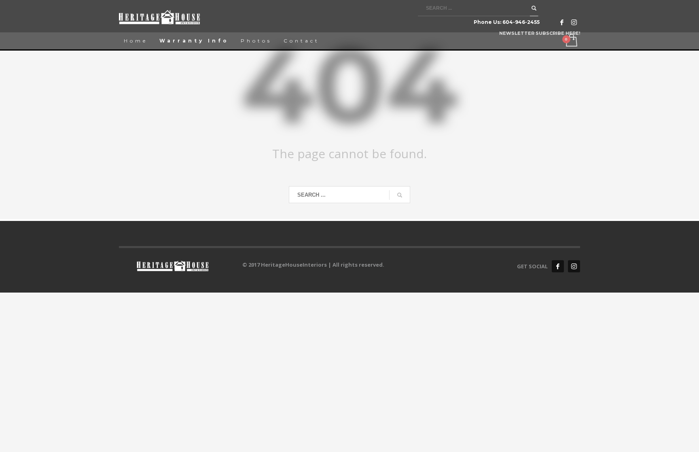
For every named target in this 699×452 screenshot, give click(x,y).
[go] (534, 8)
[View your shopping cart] (571, 41)
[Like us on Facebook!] (558, 266)
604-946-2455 (521, 22)
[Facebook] (562, 22)
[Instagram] (574, 22)
